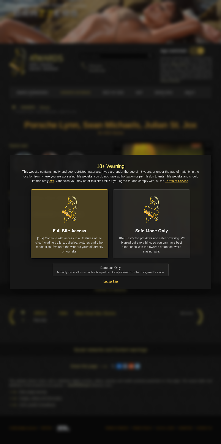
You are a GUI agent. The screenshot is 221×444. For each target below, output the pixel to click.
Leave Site (110, 281)
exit (51, 181)
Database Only (110, 269)
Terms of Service (176, 181)
